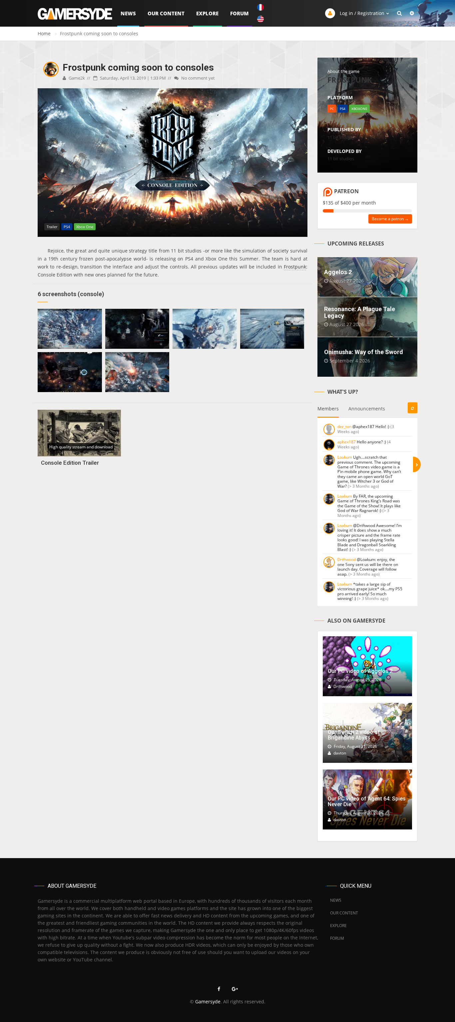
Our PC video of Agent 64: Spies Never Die (367, 801)
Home (44, 33)
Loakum (344, 457)
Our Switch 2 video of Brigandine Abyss (354, 735)
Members (328, 408)
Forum (239, 13)
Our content (166, 13)
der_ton (344, 426)
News (128, 13)
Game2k (76, 78)
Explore (207, 13)
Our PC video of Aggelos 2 (360, 671)
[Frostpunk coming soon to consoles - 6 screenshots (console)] (70, 329)
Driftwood (346, 559)
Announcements (366, 408)
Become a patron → (390, 219)
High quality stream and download (81, 447)
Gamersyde (208, 1001)
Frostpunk (295, 266)
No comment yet (197, 78)
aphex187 (346, 442)
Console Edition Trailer (70, 462)
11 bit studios (340, 137)
